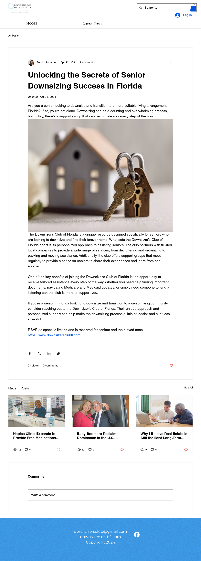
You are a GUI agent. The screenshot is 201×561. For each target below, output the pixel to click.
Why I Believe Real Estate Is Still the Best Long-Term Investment (164, 436)
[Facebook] (137, 534)
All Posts (13, 35)
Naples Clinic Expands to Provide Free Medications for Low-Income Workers (34, 436)
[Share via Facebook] (30, 353)
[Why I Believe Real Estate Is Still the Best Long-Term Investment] (164, 411)
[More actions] (170, 62)
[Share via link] (58, 353)
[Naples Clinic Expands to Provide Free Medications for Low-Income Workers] (36, 411)
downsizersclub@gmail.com (100, 531)
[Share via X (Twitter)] (39, 353)
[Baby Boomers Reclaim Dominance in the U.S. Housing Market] (100, 411)
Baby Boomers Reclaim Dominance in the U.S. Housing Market (96, 436)
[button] (193, 8)
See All (188, 387)
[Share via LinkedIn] (49, 353)
